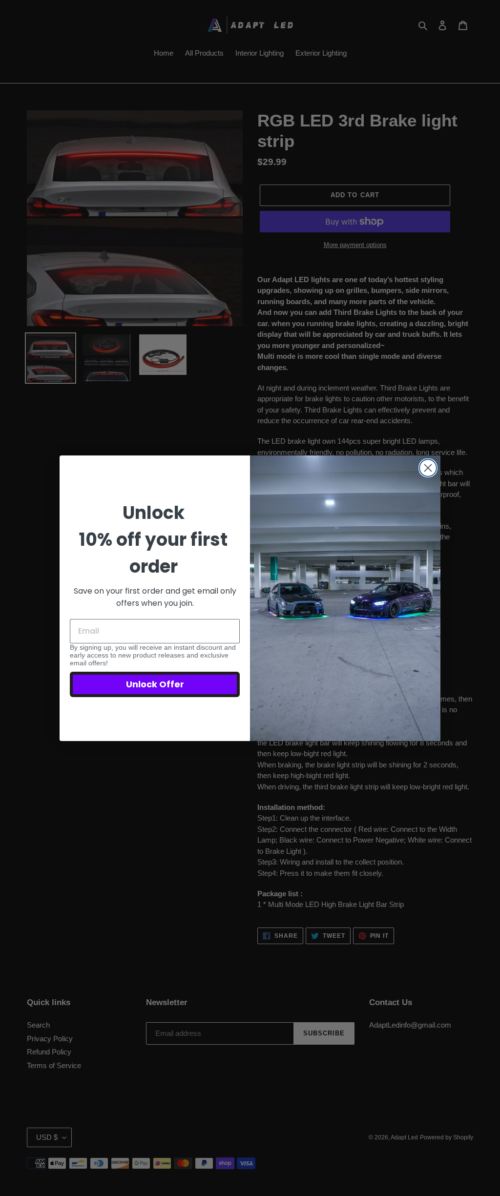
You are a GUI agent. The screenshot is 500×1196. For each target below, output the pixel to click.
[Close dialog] (428, 467)
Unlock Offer (155, 684)
